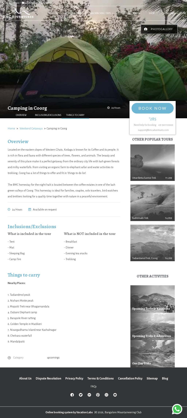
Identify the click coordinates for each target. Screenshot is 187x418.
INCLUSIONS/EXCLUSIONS (48, 115)
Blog (165, 378)
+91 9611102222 (12, 3)
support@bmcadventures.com (39, 3)
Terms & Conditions (100, 378)
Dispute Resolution (48, 378)
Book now (152, 108)
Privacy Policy (74, 378)
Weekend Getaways (31, 128)
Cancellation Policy (130, 378)
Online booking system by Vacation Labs (69, 412)
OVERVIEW (21, 115)
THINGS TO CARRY (75, 115)
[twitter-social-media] (81, 396)
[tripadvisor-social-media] (89, 396)
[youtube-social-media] (115, 396)
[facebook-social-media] (72, 396)
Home (11, 128)
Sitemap (152, 378)
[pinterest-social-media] (98, 396)
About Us (25, 378)
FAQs (94, 386)
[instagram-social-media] (106, 396)
